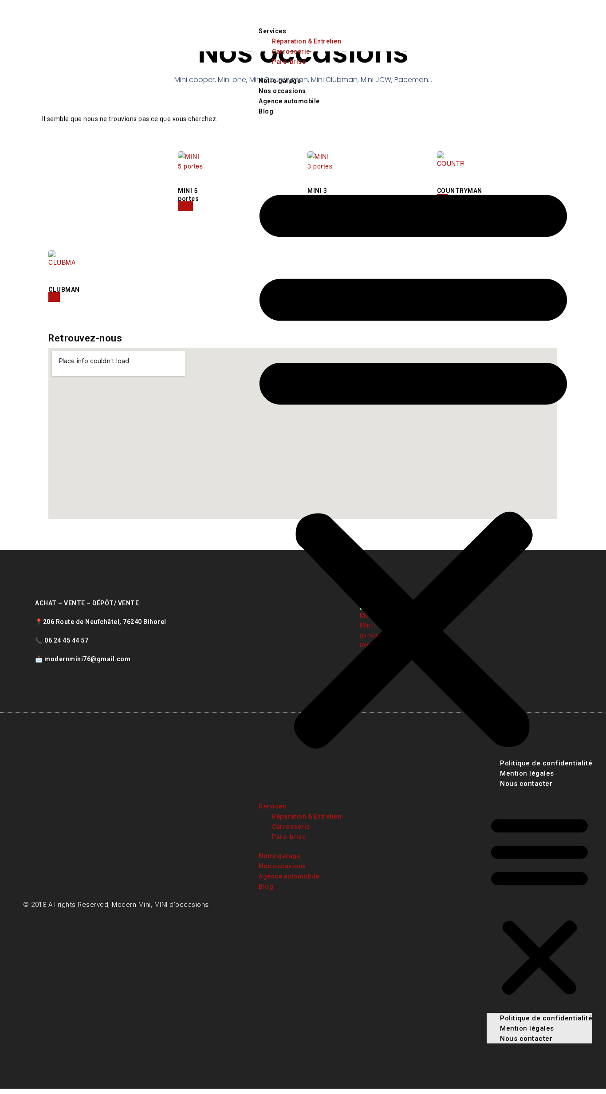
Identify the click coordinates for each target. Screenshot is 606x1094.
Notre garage (280, 80)
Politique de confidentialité (546, 1018)
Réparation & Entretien (306, 41)
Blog (266, 111)
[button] (413, 463)
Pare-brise (289, 61)
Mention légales (527, 1028)
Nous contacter (526, 1039)
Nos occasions (282, 90)
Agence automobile (289, 101)
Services (272, 31)
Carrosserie (291, 51)
